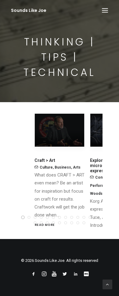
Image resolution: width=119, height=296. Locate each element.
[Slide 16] (47, 223)
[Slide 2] (29, 217)
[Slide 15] (41, 223)
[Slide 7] (59, 217)
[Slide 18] (59, 223)
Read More (45, 225)
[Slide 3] (35, 217)
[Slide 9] (72, 217)
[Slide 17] (53, 223)
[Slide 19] (66, 223)
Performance (102, 186)
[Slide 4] (41, 217)
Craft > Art (44, 160)
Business (63, 167)
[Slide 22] (84, 223)
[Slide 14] (35, 223)
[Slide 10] (78, 217)
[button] (105, 10)
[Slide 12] (90, 217)
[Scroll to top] (107, 284)
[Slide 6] (53, 217)
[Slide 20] (72, 223)
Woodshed (99, 193)
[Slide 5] (47, 217)
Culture (46, 167)
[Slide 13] (96, 217)
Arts (77, 167)
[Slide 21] (78, 223)
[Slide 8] (66, 217)
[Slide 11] (84, 217)
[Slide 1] (23, 217)
